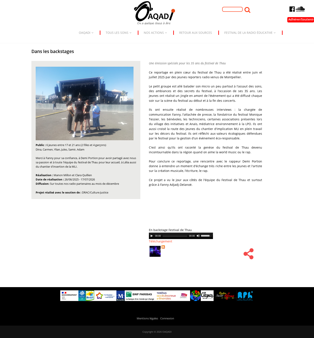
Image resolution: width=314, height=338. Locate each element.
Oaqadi (84, 33)
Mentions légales (147, 318)
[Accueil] (157, 14)
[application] (181, 236)
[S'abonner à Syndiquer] (164, 249)
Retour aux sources (195, 33)
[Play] (151, 236)
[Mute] (198, 236)
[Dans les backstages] (157, 257)
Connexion (167, 318)
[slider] (207, 235)
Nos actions (154, 33)
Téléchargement (160, 241)
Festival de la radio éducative (248, 33)
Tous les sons (117, 33)
